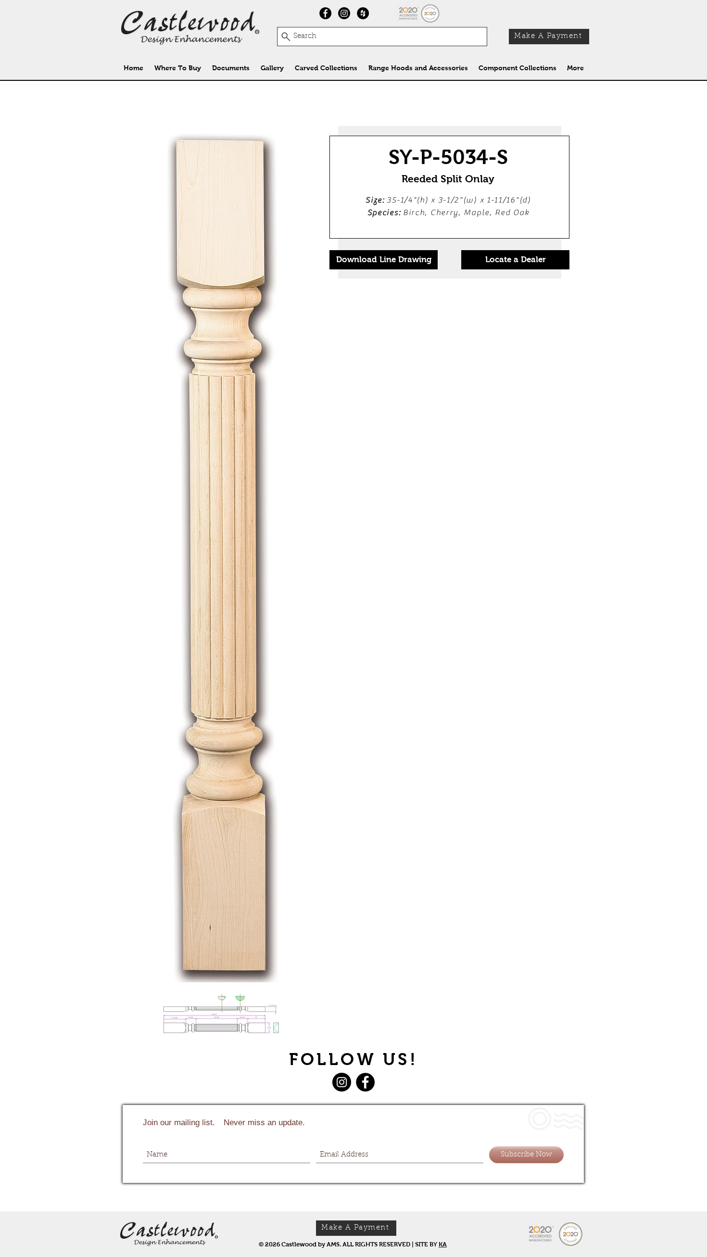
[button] (326, 68)
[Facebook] (365, 1082)
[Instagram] (344, 13)
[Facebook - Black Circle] (325, 13)
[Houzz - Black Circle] (363, 13)
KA (443, 1244)
